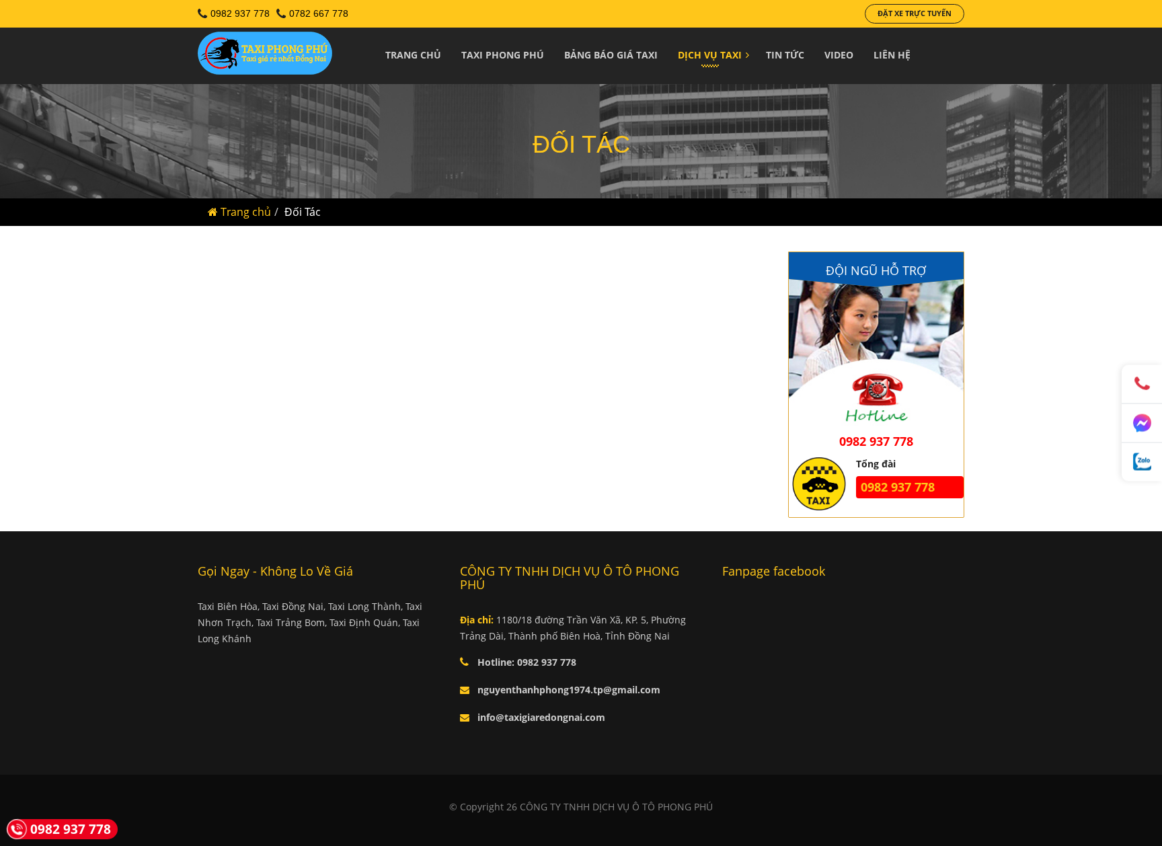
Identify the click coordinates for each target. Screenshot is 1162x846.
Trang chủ (413, 54)
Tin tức (785, 54)
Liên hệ (892, 54)
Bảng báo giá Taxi (611, 54)
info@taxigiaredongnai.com (541, 717)
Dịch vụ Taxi (710, 54)
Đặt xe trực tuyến (915, 13)
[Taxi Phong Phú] (265, 57)
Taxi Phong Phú (502, 54)
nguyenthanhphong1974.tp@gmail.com (568, 689)
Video (838, 54)
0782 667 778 (318, 13)
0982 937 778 (240, 13)
